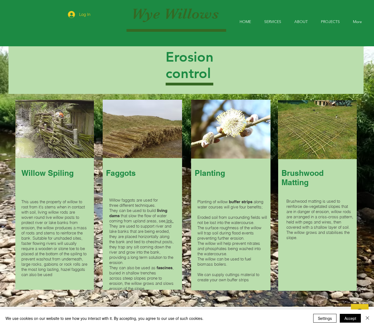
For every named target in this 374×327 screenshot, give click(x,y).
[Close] (367, 318)
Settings (325, 318)
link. (169, 220)
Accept (350, 318)
